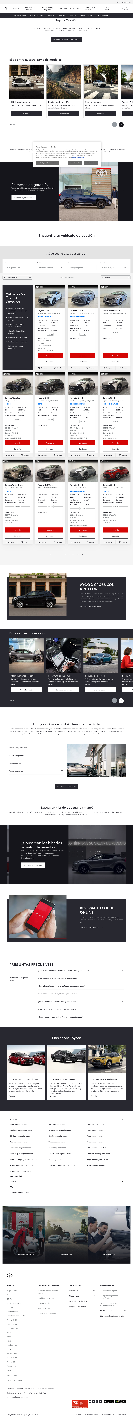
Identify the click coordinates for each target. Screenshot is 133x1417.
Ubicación (103, 263)
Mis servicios (74, 1296)
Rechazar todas (75, 163)
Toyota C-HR (12, 1320)
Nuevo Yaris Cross (14, 1303)
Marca (7, 263)
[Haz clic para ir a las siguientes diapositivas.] (121, 124)
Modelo (39, 263)
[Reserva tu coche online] (63, 655)
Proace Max (11, 1366)
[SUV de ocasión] (101, 82)
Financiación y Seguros (47, 8)
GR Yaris (10, 1299)
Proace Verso (12, 1357)
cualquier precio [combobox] (76, 267)
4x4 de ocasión (44, 1308)
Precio (70, 263)
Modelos (16, 8)
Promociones (12, 1375)
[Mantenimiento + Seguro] (26, 655)
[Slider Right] (63, 296)
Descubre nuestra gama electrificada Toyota (109, 1304)
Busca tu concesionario (123, 2)
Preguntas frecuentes (77, 1306)
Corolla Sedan (12, 1311)
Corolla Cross (12, 1328)
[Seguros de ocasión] (100, 655)
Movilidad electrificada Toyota (112, 1316)
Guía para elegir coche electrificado (109, 1296)
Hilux (9, 1349)
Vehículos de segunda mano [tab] (19, 978)
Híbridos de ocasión (46, 1298)
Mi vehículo (73, 1290)
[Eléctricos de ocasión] (63, 82)
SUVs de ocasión (44, 1303)
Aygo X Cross (12, 1290)
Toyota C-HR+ (12, 1324)
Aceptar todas (91, 163)
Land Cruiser (12, 1345)
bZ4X (9, 1336)
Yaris (8, 1294)
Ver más (13, 684)
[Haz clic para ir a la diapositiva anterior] (114, 124)
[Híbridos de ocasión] (26, 82)
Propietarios (63, 8)
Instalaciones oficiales (78, 1301)
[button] (60, 219)
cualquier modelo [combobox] (46, 267)
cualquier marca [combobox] (13, 267)
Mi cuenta (126, 8)
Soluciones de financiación (48, 1313)
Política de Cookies (108, 1414)
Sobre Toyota (107, 8)
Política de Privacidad (78, 157)
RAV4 (9, 1332)
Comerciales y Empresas (89, 8)
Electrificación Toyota (108, 1290)
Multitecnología (106, 1310)
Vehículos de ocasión (29, 8)
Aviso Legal (78, 1414)
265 (78, 554)
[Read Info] (50, 341)
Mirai (9, 1341)
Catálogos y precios (15, 1380)
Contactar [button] (50, 361)
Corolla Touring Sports (16, 1315)
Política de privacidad (92, 1414)
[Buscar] (117, 8)
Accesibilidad (122, 1414)
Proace (9, 1370)
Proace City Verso (14, 1353)
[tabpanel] (81, 993)
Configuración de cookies (48, 163)
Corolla (10, 1307)
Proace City (11, 1362)
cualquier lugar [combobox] (108, 267)
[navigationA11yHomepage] (6, 8)
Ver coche (50, 355)
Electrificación (75, 8)
